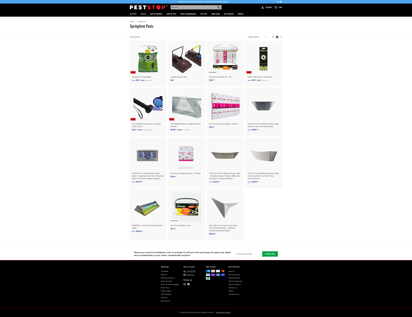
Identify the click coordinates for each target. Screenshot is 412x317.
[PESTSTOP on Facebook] (188, 284)
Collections (141, 21)
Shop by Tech (171, 14)
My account (166, 301)
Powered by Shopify (223, 312)
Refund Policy (234, 278)
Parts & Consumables (188, 14)
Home (132, 21)
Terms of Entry (235, 284)
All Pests (133, 14)
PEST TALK (203, 14)
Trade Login (215, 14)
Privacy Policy (234, 275)
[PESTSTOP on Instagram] (184, 284)
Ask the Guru (234, 294)
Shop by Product (156, 14)
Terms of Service (235, 281)
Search (231, 271)
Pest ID (143, 14)
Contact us (233, 288)
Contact (241, 14)
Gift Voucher (228, 14)
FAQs (231, 291)
